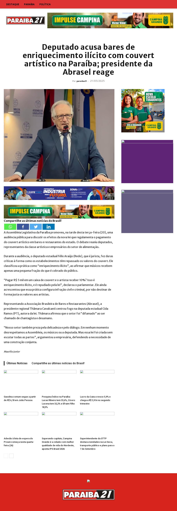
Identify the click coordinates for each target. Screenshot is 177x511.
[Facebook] (23, 227)
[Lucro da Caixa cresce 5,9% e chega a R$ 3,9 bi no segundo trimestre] (97, 382)
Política (45, 4)
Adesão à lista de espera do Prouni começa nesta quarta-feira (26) (19, 442)
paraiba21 (82, 81)
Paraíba (29, 4)
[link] (88, 35)
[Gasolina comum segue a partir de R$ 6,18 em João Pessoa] (21, 382)
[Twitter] (36, 227)
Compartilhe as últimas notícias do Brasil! (58, 363)
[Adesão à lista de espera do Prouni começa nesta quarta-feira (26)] (21, 424)
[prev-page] (6, 456)
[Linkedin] (49, 227)
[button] (169, 4)
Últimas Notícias (17, 363)
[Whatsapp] (10, 227)
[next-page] (11, 456)
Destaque (12, 4)
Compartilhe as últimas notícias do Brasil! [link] (32, 220)
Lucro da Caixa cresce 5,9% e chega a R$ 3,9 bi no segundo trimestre (95, 400)
